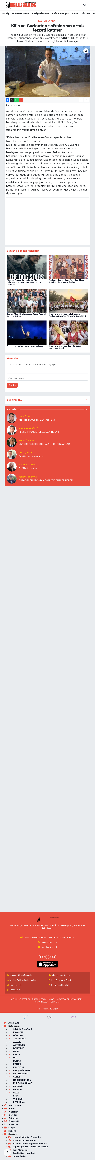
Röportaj (13, 1118)
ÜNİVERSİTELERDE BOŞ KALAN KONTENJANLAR (44, 444)
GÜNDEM (85, 13)
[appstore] (48, 964)
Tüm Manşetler (16, 985)
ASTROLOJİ (19, 1045)
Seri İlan (12, 1115)
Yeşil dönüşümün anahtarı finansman (37, 420)
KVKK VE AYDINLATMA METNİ (69, 999)
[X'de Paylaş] (12, 100)
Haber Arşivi (15, 990)
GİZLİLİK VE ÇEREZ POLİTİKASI (24, 999)
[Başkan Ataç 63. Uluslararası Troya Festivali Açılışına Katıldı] (27, 300)
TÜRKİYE (18, 1099)
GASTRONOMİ (20, 1074)
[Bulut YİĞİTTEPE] (12, 466)
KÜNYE (51, 999)
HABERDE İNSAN (20, 13)
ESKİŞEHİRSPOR (40, 13)
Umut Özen (24, 416)
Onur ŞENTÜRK (26, 453)
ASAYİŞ (5, 13)
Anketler (13, 1124)
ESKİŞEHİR (18, 1067)
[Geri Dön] (7, 1152)
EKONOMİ (18, 1032)
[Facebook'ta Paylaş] (7, 100)
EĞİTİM (17, 1064)
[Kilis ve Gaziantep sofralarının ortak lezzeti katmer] (48, 71)
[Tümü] (87, 400)
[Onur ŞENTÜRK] (12, 454)
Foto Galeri (14, 1105)
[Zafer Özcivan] (12, 442)
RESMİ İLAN (55, 1002)
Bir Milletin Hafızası (28, 468)
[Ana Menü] (88, 5)
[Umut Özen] (12, 418)
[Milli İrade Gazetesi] (20, 5)
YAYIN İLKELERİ (41, 1002)
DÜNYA (17, 1061)
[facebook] (26, 1017)
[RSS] (54, 957)
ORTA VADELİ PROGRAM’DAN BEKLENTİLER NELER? (46, 480)
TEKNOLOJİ (19, 1039)
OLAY (16, 1093)
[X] (45, 957)
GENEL (16, 1077)
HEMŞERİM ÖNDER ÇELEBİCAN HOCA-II (39, 432)
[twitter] (50, 1017)
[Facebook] (41, 957)
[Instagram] (50, 957)
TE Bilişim (54, 1009)
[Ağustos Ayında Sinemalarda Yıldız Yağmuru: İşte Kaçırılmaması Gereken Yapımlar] (27, 266)
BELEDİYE (18, 1048)
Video (11, 1109)
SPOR (75, 13)
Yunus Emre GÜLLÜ (28, 429)
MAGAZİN (18, 1086)
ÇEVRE (16, 1055)
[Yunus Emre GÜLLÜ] (12, 430)
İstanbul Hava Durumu (61, 975)
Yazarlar (13, 1112)
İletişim (12, 1131)
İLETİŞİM (42, 999)
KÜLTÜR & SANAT (47, 21)
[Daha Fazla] (21, 100)
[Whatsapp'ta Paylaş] (16, 100)
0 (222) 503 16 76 (49, 942)
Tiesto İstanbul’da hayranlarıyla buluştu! (25, 346)
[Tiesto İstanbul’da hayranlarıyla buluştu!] (27, 332)
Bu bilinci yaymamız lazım (31, 456)
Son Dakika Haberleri (60, 985)
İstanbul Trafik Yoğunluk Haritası (23, 980)
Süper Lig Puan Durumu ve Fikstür (30, 1147)
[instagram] (73, 1017)
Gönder (12, 385)
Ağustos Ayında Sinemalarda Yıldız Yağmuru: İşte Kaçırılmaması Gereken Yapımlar (24, 282)
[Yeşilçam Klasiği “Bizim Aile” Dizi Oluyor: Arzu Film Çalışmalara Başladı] (68, 266)
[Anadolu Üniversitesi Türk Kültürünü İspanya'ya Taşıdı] (68, 332)
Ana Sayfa (13, 1023)
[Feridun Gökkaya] (12, 478)
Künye (11, 1128)
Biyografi (13, 1121)
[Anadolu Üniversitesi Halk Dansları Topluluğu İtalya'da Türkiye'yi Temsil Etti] (68, 300)
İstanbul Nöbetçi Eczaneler (21, 975)
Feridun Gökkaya (28, 477)
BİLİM (16, 1051)
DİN (15, 1058)
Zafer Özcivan (26, 441)
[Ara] (84, 5)
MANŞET (17, 1089)
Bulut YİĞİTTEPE (27, 465)
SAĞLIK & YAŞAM (60, 13)
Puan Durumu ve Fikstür (61, 980)
